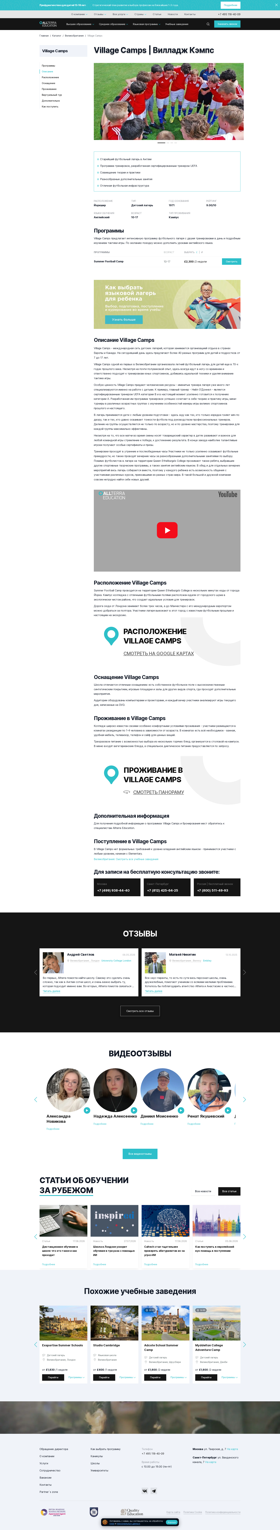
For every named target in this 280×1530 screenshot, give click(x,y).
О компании (78, 14)
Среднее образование (112, 24)
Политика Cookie (192, 1512)
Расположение (50, 77)
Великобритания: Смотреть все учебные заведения (126, 859)
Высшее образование (78, 24)
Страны (139, 14)
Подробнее (230, 5)
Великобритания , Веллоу (186, 960)
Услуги (44, 1463)
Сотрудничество (50, 1470)
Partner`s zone (49, 1491)
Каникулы (97, 1456)
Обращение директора (54, 1449)
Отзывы (98, 14)
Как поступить (50, 106)
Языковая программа (145, 24)
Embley (207, 960)
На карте (232, 1449)
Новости (173, 14)
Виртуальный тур (52, 94)
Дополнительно (51, 100)
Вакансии (45, 1477)
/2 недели (195, 261)
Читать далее (51, 991)
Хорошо (172, 1522)
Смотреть (231, 261)
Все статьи (229, 1191)
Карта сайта (173, 1512)
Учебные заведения (176, 24)
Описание (47, 71)
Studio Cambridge (106, 1345)
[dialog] (140, 1522)
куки (112, 1523)
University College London (116, 960)
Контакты (190, 14)
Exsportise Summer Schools (62, 1345)
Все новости (203, 1191)
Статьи (157, 14)
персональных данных (128, 1523)
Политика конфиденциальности (222, 1512)
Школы (95, 1463)
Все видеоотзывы (140, 1153)
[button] (244, 972)
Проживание (49, 89)
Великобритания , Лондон (84, 960)
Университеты (99, 1470)
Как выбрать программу (106, 1449)
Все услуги (119, 14)
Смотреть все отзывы (140, 1011)
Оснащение (48, 83)
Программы (48, 65)
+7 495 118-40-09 (229, 14)
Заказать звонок (227, 23)
